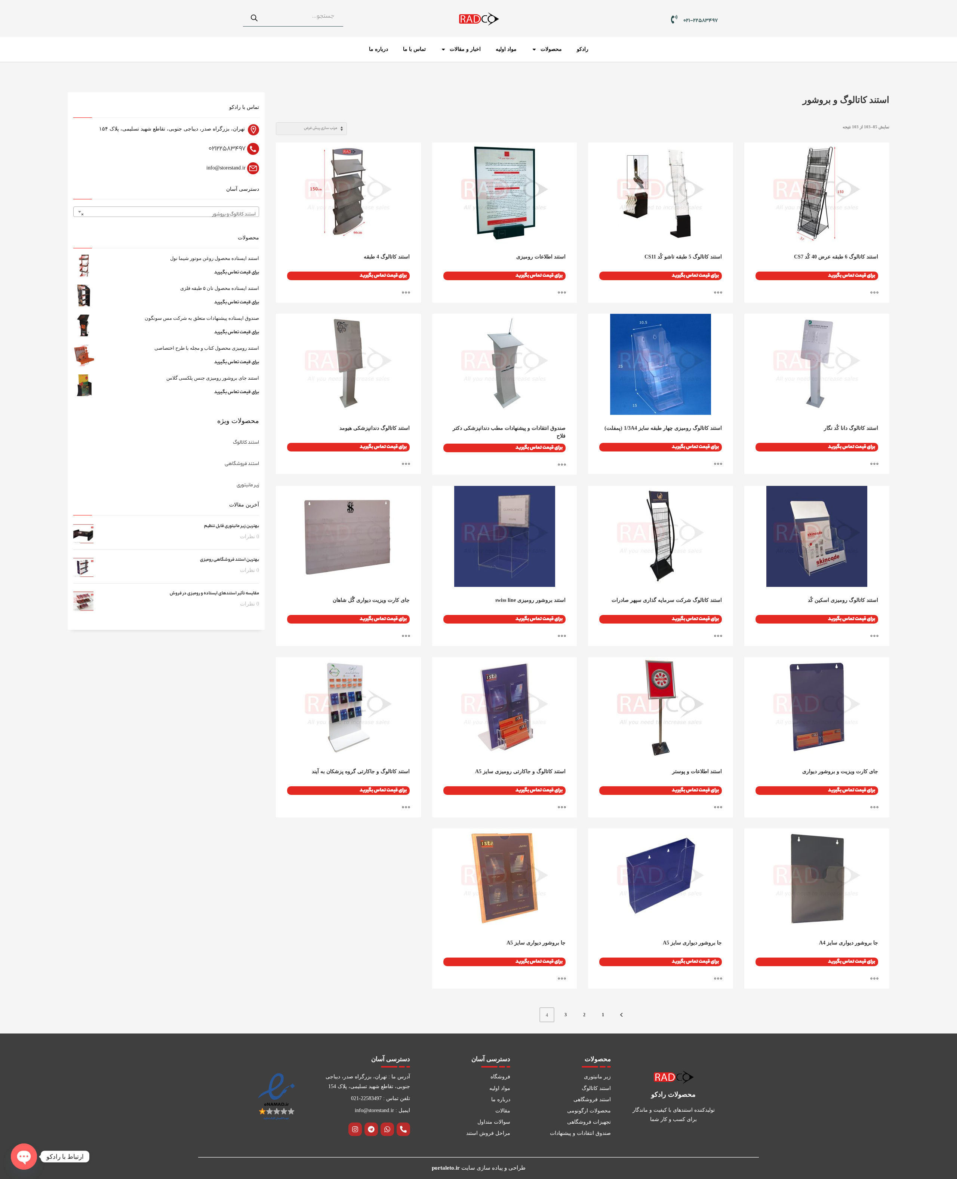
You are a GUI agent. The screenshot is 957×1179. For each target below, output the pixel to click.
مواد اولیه (506, 49)
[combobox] (166, 211)
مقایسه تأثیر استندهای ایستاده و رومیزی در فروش (214, 593)
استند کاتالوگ (246, 443)
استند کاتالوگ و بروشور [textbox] (168, 214)
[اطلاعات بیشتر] (878, 293)
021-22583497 (700, 20)
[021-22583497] (674, 19)
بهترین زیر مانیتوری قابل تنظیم (231, 526)
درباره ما (378, 49)
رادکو (582, 49)
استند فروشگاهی (242, 464)
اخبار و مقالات (465, 49)
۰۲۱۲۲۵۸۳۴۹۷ (227, 149)
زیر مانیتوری (248, 485)
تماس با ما (414, 49)
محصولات (551, 49)
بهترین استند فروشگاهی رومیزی (229, 560)
